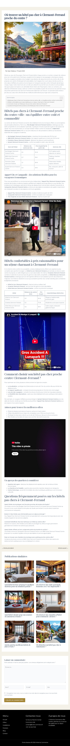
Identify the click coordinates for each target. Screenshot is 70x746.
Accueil (5, 719)
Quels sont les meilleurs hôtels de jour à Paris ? (17, 646)
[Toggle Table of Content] (60, 97)
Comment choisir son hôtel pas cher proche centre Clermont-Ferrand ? (27, 104)
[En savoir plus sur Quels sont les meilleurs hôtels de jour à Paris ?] (19, 631)
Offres (4, 722)
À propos (5, 728)
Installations (6, 725)
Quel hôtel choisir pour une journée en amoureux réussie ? (18, 616)
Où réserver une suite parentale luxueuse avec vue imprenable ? (48, 585)
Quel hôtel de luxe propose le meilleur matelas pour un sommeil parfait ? (19, 585)
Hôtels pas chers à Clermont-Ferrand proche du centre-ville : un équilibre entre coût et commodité (35, 100)
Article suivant (63, 548)
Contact (5, 733)
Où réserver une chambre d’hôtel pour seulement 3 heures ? (49, 616)
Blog (4, 731)
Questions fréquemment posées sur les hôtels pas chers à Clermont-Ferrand (29, 105)
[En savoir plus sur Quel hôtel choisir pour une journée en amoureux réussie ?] (19, 601)
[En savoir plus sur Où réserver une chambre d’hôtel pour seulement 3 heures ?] (50, 601)
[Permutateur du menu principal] (65, 3)
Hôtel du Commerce (12, 3)
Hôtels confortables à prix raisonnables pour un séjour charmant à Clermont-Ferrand (31, 102)
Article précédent (8, 548)
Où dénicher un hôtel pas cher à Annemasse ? (48, 646)
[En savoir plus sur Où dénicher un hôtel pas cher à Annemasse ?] (50, 631)
